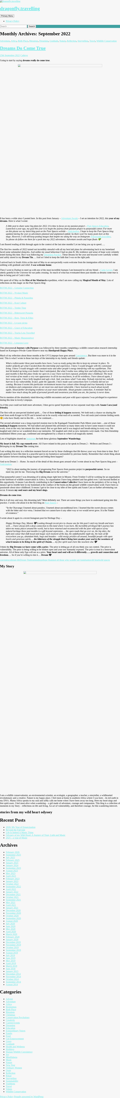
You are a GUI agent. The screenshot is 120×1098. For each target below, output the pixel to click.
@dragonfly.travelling (100, 236)
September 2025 (13, 855)
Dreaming (43, 41)
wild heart (94, 560)
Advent (9, 999)
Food (8, 1036)
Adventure (5, 41)
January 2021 (12, 908)
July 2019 (10, 955)
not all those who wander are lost (68, 560)
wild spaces (104, 560)
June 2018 (10, 968)
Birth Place (23, 41)
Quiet (8, 1070)
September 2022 (13, 886)
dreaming (34, 560)
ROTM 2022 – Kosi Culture (13, 303)
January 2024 (12, 865)
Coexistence (81, 355)
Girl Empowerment (15, 1038)
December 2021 (13, 894)
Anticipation (73, 231)
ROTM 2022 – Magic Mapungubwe (17, 338)
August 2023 (12, 870)
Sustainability (12, 1081)
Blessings (33, 41)
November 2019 (13, 945)
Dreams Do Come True (23, 48)
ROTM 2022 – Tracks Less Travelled (17, 333)
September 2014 (13, 982)
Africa (14, 41)
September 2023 (13, 868)
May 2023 (10, 873)
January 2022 (12, 892)
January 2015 (12, 971)
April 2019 (11, 963)
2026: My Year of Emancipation (20, 827)
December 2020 (13, 910)
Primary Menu (7, 16)
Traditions (10, 1083)
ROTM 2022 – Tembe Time (13, 308)
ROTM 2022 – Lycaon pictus (13, 323)
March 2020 (11, 934)
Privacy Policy (12, 21)
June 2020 (10, 926)
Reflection (71, 41)
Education (10, 1028)
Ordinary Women (14, 1068)
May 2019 (10, 960)
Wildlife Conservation (106, 41)
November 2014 (13, 976)
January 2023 (12, 881)
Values (9, 1089)
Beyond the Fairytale (15, 830)
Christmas (10, 1015)
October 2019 (12, 947)
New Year (10, 1065)
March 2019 (11, 966)
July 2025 (10, 857)
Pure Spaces (50, 502)
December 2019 (13, 942)
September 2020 (13, 918)
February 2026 (12, 852)
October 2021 (12, 897)
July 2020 (10, 923)
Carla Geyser (106, 270)
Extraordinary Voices (15, 1030)
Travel (92, 41)
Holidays (10, 1049)
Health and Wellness (15, 1046)
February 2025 (12, 860)
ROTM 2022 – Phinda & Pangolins (16, 298)
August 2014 (12, 984)
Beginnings (11, 1007)
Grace (8, 1041)
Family (9, 1033)
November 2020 (13, 913)
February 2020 (12, 937)
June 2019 (10, 958)
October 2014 (12, 979)
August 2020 (12, 921)
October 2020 (12, 915)
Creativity (10, 1020)
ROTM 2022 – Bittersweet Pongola (16, 313)
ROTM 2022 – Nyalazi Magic (14, 293)
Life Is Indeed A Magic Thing (19, 832)
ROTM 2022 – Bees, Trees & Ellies (16, 318)
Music (9, 1060)
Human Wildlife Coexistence (19, 1052)
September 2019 (13, 950)
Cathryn (24, 55)
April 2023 (11, 876)
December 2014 (13, 974)
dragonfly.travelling (20, 8)
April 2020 (11, 931)
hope (40, 560)
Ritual (8, 1075)
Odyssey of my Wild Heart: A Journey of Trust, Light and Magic (35, 835)
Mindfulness (11, 1057)
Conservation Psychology (18, 1017)
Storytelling (83, 41)
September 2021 (13, 900)
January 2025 (12, 863)
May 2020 (10, 929)
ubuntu (87, 560)
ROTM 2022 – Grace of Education (16, 328)
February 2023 (12, 878)
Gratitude (54, 41)
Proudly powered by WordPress (28, 1096)
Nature (62, 41)
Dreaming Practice (52, 254)
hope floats (48, 560)
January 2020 (12, 939)
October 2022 (12, 884)
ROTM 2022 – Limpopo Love (14, 343)
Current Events (13, 1023)
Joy (7, 1054)
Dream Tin (25, 560)
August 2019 (12, 953)
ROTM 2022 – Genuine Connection (17, 288)
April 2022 (11, 889)
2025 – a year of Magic (16, 838)
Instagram (31, 438)
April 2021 (11, 905)
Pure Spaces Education (98, 226)
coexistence (5, 560)
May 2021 (10, 902)
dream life (15, 560)
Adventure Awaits (69, 218)
